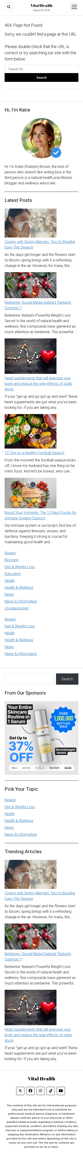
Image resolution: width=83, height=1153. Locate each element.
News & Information (21, 601)
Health (10, 580)
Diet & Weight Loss (20, 567)
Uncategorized (16, 608)
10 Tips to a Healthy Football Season (34, 453)
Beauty (10, 553)
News (9, 594)
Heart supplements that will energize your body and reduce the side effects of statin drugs (38, 383)
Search (67, 679)
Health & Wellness (19, 587)
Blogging (12, 560)
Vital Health (41, 5)
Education (13, 574)
